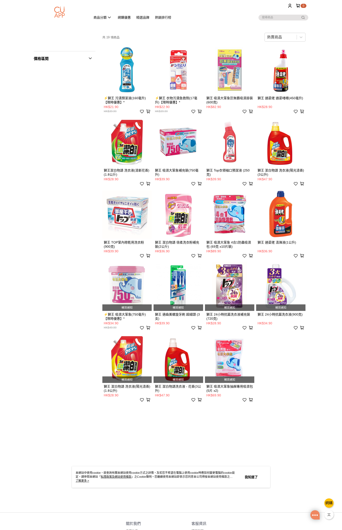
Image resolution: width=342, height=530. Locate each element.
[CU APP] (59, 12)
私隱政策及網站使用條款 (116, 476)
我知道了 (251, 477)
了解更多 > (82, 480)
